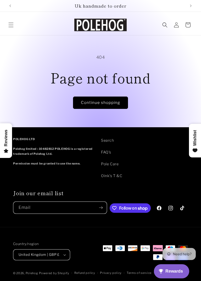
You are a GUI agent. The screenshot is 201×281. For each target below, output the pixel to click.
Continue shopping (100, 102)
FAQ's (106, 152)
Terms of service (139, 273)
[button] (11, 25)
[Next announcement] (191, 6)
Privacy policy (111, 273)
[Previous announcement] (10, 6)
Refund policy (84, 273)
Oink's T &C (111, 175)
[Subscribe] (101, 208)
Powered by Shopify (54, 273)
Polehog (32, 273)
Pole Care (110, 164)
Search (107, 140)
